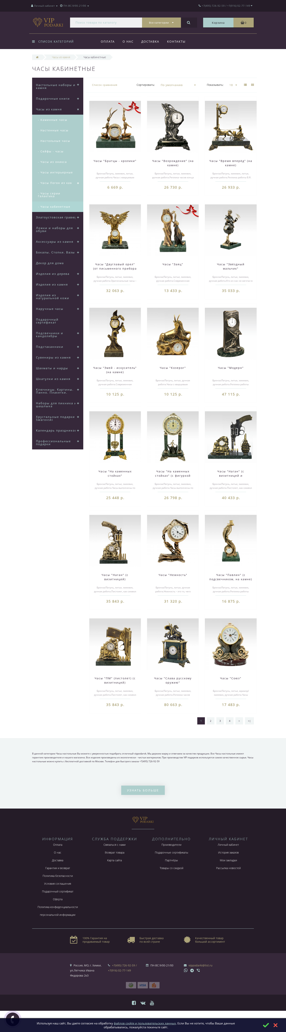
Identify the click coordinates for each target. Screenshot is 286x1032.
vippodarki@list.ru (200, 965)
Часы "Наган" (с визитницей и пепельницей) (230, 475)
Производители (171, 845)
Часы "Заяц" (172, 264)
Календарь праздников (56, 430)
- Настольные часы (54, 141)
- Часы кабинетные (54, 206)
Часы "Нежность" (173, 575)
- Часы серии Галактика (49, 195)
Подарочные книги (53, 98)
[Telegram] (192, 971)
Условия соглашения (57, 883)
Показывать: (215, 85)
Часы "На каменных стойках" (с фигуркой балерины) (173, 475)
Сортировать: (146, 85)
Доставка (150, 41)
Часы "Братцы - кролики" (115, 161)
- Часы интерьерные (55, 172)
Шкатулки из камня (53, 379)
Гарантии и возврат (57, 868)
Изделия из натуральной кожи (52, 296)
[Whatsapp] (186, 970)
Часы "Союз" (230, 678)
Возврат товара (114, 852)
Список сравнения (104, 85)
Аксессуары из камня (54, 241)
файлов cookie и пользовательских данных (145, 1023)
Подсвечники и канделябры (49, 334)
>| (249, 721)
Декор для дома (50, 263)
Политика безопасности (58, 876)
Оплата (108, 41)
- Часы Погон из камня (57, 183)
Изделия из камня (52, 284)
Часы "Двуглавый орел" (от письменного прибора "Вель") (115, 268)
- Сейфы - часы (51, 151)
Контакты (176, 41)
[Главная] (37, 57)
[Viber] (199, 971)
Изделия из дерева (52, 274)
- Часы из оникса (52, 162)
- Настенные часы (53, 130)
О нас (128, 41)
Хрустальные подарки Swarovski (55, 418)
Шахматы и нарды (52, 368)
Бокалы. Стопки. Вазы (55, 252)
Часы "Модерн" (231, 368)
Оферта (57, 899)
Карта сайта (114, 860)
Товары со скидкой (171, 868)
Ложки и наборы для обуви (54, 229)
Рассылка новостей (228, 868)
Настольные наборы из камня (56, 86)
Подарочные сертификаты (171, 852)
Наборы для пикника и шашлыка (56, 404)
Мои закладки (228, 860)
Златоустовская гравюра (57, 217)
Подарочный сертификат (47, 320)
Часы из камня (49, 109)
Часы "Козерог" (173, 368)
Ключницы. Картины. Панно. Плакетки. (55, 391)
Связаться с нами (114, 845)
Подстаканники (49, 347)
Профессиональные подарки (53, 442)
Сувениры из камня (53, 357)
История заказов (228, 852)
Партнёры (171, 860)
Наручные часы (49, 309)
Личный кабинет (228, 845)
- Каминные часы (52, 120)
